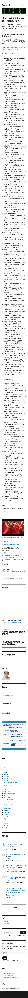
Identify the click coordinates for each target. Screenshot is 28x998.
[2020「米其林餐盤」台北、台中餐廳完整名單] (13, 560)
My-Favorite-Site (8, 786)
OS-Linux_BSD (8, 805)
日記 (5, 820)
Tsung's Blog (7, 5)
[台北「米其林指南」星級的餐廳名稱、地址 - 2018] (13, 548)
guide (12, 579)
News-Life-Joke (8, 795)
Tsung (5, 578)
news (20, 579)
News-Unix (7, 801)
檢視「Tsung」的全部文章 (16, 573)
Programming (7, 808)
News (18, 578)
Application (7, 767)
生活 (5, 822)
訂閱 (23, 932)
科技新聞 (6, 823)
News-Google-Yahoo (9, 793)
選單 (24, 4)
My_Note (6, 776)
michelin (16, 579)
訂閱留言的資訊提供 (8, 975)
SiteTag (23, 722)
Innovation (7, 774)
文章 (5, 818)
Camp (5, 769)
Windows (6, 810)
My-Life (6, 787)
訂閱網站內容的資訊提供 (9, 974)
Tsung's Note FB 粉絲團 (9, 907)
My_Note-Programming (10, 782)
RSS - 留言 (6, 923)
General (6, 772)
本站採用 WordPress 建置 (14, 988)
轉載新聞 (6, 825)
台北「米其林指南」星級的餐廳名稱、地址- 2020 (12, 537)
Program (6, 806)
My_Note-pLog (8, 780)
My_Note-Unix (8, 784)
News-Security (8, 797)
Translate (13, 705)
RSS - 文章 (6, 921)
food (9, 579)
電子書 (5, 827)
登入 (5, 972)
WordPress (6, 812)
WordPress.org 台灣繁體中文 (11, 977)
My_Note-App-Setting (10, 778)
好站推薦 (6, 814)
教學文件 (6, 816)
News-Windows (8, 803)
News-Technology (9, 799)
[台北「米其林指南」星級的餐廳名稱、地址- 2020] (13, 527)
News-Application (8, 791)
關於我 (3, 984)
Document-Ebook (8, 770)
